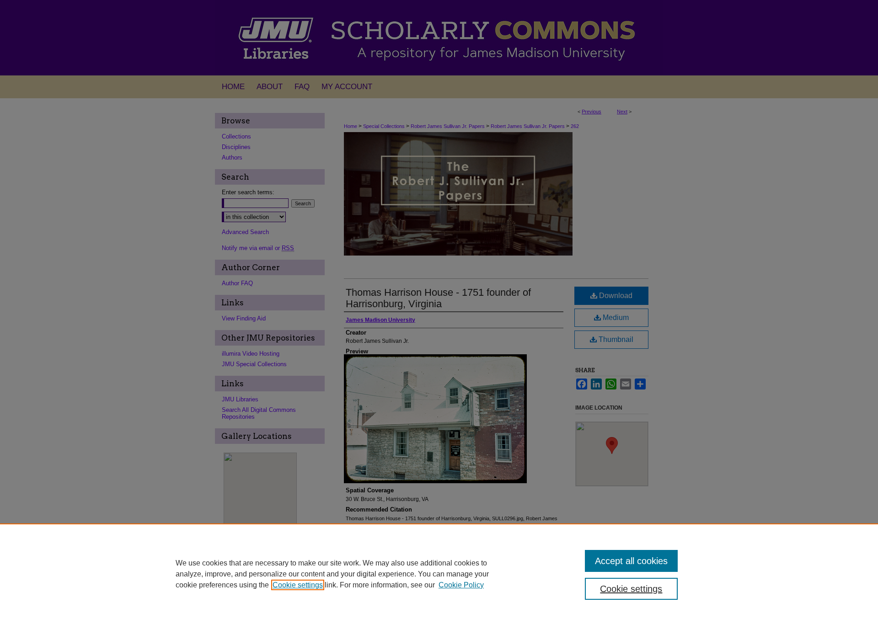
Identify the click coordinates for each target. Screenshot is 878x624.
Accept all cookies (631, 561)
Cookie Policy (461, 585)
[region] (439, 573)
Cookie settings (298, 585)
